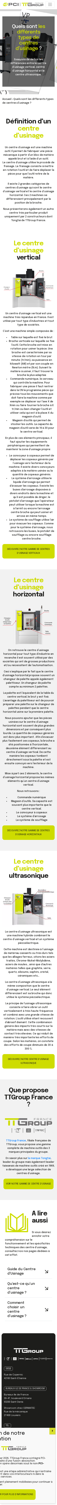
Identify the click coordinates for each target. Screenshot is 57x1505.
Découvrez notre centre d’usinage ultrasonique (28, 1061)
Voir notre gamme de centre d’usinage (28, 1184)
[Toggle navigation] (50, 4)
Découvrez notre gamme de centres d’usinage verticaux (28, 551)
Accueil (6, 99)
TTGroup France (16, 1140)
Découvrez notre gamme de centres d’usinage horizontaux (28, 832)
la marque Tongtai (39, 1158)
